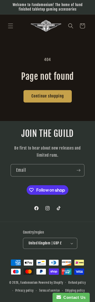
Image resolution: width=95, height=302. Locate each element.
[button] (10, 26)
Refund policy (77, 283)
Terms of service (49, 290)
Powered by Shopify (51, 282)
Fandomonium (29, 282)
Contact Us (73, 297)
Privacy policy (24, 290)
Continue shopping (47, 96)
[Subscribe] (78, 170)
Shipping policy (75, 290)
